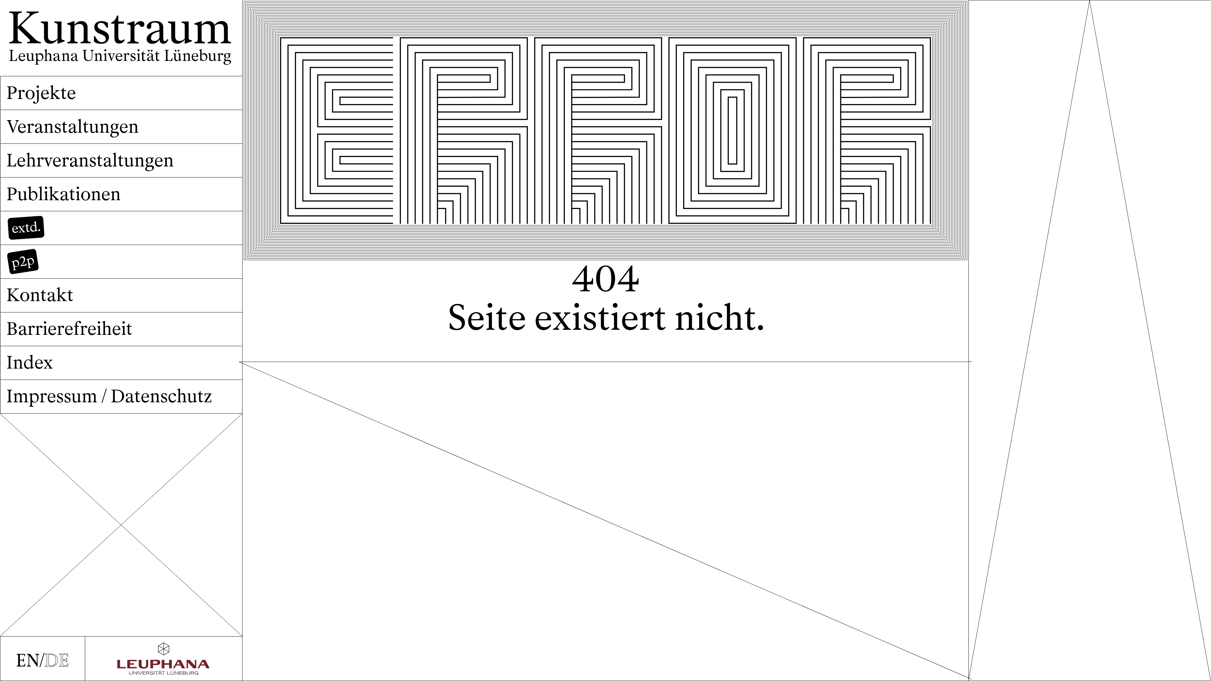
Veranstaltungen (72, 126)
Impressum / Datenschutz (109, 396)
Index (29, 362)
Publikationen (63, 194)
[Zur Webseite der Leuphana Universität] (163, 659)
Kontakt (39, 295)
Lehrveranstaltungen (90, 160)
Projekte (41, 92)
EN (27, 660)
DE (56, 660)
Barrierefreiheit (69, 328)
